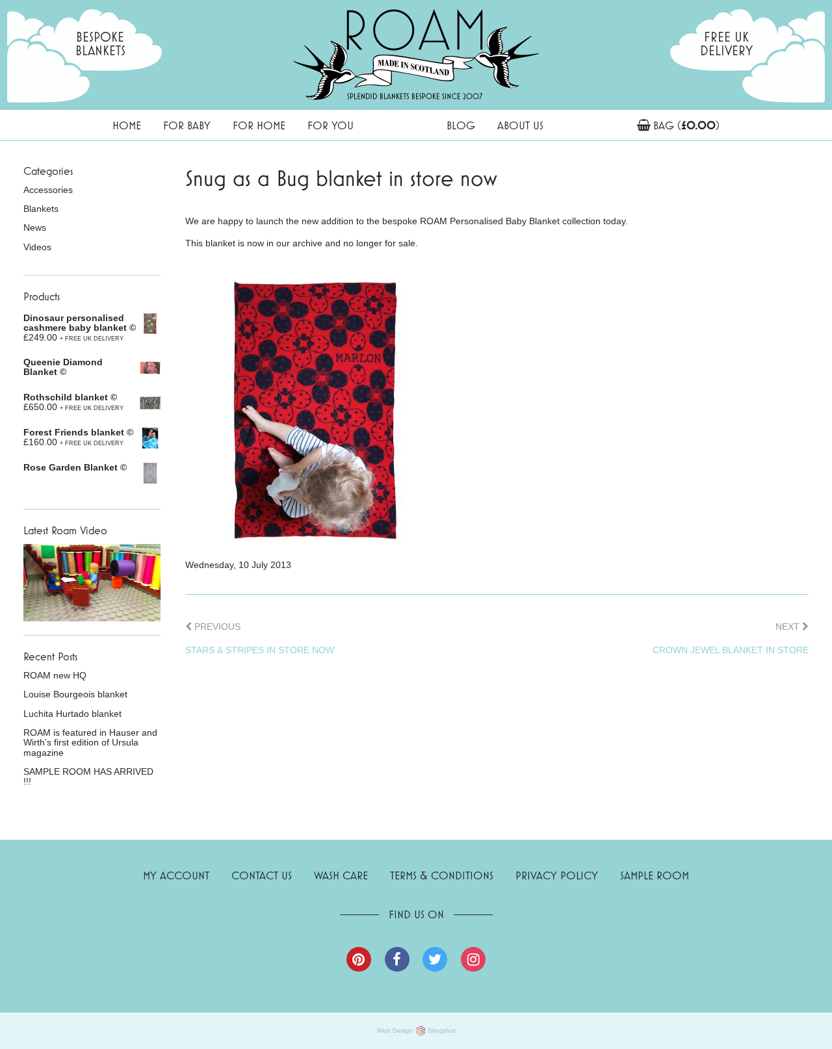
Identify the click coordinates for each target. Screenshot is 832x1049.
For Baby (187, 125)
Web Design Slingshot (416, 1030)
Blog (461, 125)
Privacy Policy (556, 875)
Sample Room (654, 875)
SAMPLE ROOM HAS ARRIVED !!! (88, 776)
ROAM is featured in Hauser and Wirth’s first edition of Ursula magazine (90, 743)
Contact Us (261, 875)
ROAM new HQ (54, 675)
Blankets (40, 209)
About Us (520, 125)
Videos (37, 247)
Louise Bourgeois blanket (75, 694)
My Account (176, 875)
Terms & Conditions (441, 875)
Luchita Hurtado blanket (72, 714)
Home (126, 125)
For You (330, 125)
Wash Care (341, 875)
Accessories (48, 190)
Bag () (686, 125)
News (34, 228)
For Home (259, 125)
